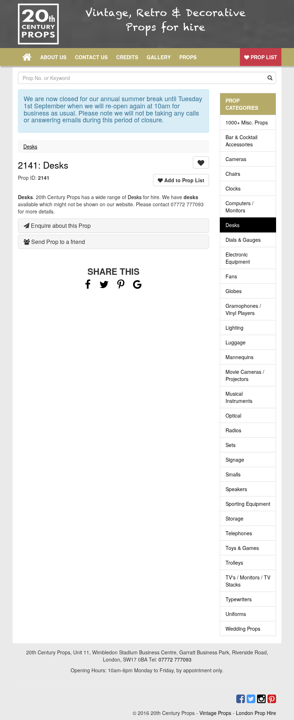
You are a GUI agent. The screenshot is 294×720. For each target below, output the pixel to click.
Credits (127, 57)
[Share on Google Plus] (137, 286)
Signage (235, 459)
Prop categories (242, 104)
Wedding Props (243, 628)
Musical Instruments (239, 397)
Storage (234, 518)
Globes (234, 291)
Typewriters (239, 599)
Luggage (236, 342)
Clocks (233, 188)
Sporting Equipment (248, 503)
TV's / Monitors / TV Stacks (248, 581)
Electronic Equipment (238, 258)
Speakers (236, 489)
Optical (233, 415)
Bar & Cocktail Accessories (241, 140)
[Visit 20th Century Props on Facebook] (239, 699)
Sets (231, 444)
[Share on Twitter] (104, 286)
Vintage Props (215, 712)
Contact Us (91, 57)
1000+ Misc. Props (247, 122)
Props (187, 57)
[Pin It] (120, 286)
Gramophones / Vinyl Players (243, 309)
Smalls (233, 474)
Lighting (234, 327)
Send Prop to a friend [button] (57, 241)
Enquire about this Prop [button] (60, 225)
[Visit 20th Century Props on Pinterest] (271, 699)
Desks (30, 146)
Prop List (263, 57)
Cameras (236, 159)
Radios (233, 430)
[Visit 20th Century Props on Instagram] (260, 699)
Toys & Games (242, 547)
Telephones (239, 533)
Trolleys (234, 562)
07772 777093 (174, 659)
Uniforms (236, 613)
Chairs (233, 173)
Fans (231, 276)
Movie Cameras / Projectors (245, 375)
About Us (53, 57)
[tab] (113, 225)
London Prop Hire (256, 712)
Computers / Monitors (239, 206)
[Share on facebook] (88, 286)
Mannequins (239, 357)
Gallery (159, 57)
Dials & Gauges (243, 239)
